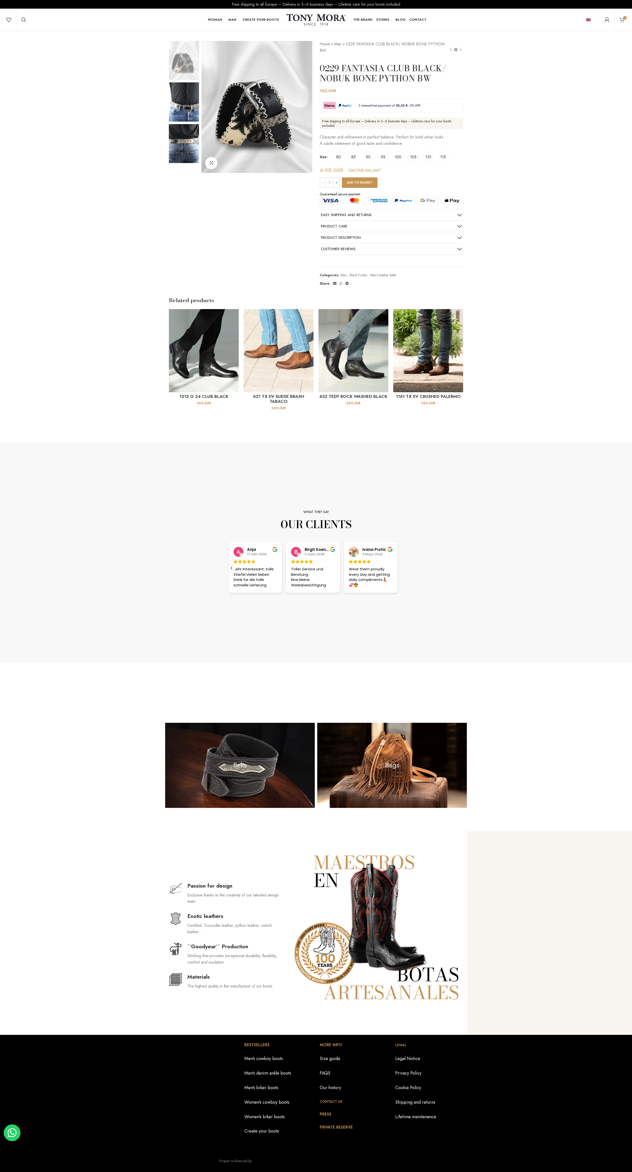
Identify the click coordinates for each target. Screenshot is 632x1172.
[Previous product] (450, 49)
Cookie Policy (408, 1087)
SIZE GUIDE (333, 169)
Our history (330, 1087)
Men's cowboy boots (263, 1059)
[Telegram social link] (347, 283)
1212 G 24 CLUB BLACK (203, 396)
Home (325, 44)
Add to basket (360, 182)
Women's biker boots (264, 1117)
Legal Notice (407, 1059)
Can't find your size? (364, 169)
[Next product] (460, 49)
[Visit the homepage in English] (316, 19)
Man (337, 44)
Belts (240, 765)
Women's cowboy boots (266, 1102)
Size (323, 156)
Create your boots (261, 1131)
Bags (392, 765)
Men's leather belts (383, 275)
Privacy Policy (408, 1073)
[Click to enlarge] (211, 163)
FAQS (325, 1073)
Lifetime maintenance (415, 1117)
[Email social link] (335, 283)
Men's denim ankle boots (267, 1073)
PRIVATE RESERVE (336, 1127)
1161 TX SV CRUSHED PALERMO (428, 396)
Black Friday (358, 275)
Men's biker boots (261, 1087)
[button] (231, 568)
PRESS (325, 1114)
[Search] (24, 20)
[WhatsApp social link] (341, 283)
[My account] (607, 20)
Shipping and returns (415, 1102)
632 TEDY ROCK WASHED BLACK (353, 396)
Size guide (330, 1059)
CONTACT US (331, 1101)
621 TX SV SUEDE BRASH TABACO (278, 399)
